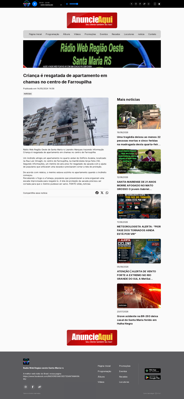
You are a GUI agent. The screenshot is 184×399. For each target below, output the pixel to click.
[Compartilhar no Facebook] (97, 193)
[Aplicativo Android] (159, 4)
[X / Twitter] (131, 4)
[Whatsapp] (148, 4)
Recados (116, 34)
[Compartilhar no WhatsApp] (107, 193)
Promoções (90, 34)
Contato (152, 34)
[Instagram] (135, 4)
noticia (141, 34)
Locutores (129, 34)
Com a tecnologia (148, 393)
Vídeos (77, 34)
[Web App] (155, 4)
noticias (28, 94)
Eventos (104, 34)
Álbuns (66, 34)
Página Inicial (35, 34)
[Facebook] (140, 4)
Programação (52, 34)
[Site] (144, 4)
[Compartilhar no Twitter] (102, 193)
